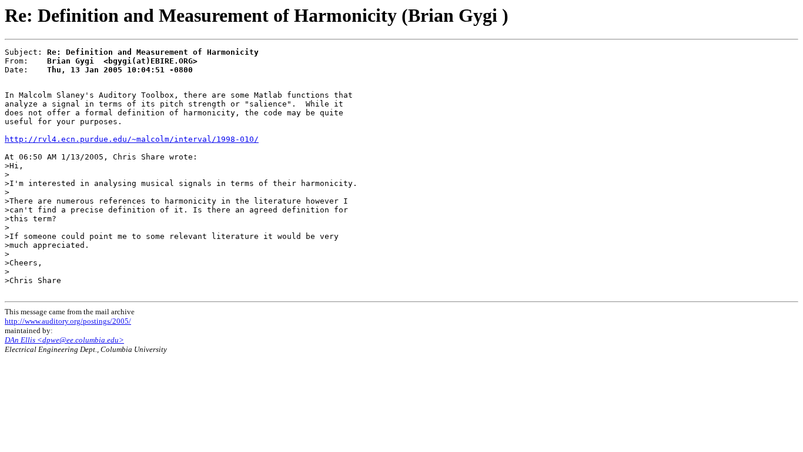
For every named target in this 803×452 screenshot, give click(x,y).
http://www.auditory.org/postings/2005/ (68, 321)
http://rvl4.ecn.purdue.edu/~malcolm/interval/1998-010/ (132, 139)
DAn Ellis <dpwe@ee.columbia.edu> (64, 339)
